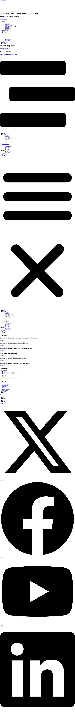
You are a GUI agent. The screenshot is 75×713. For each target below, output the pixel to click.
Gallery (6, 148)
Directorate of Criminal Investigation (9, 372)
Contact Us (4, 154)
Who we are (7, 135)
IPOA (3, 371)
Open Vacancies (8, 151)
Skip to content (3, 0)
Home (3, 133)
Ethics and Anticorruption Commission (9, 373)
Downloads (7, 149)
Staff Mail (4, 155)
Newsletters (7, 147)
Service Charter (5, 143)
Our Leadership (7, 139)
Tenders (3, 153)
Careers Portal (7, 152)
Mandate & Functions (9, 137)
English (1, 1)
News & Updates (5, 144)
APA (3, 397)
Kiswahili (5, 1)
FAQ (3, 387)
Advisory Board (8, 140)
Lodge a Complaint (5, 383)
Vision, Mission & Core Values (10, 138)
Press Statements (8, 146)
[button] (37, 233)
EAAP (3, 398)
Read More (2, 340)
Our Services (7, 136)
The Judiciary (4, 370)
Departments (7, 141)
